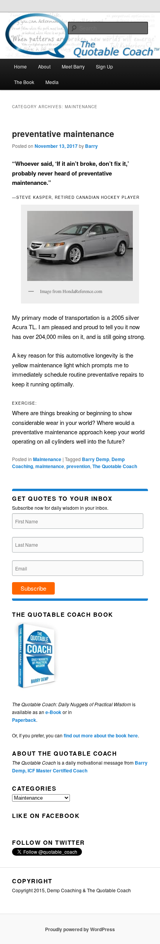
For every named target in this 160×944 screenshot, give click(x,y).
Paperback (24, 719)
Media (52, 82)
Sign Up (104, 66)
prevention (78, 466)
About (44, 66)
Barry (91, 145)
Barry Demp (95, 459)
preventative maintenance (63, 133)
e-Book (53, 712)
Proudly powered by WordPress (80, 929)
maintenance (49, 466)
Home (20, 66)
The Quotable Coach (114, 466)
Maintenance (47, 459)
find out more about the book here (101, 735)
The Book (24, 82)
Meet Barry (73, 66)
